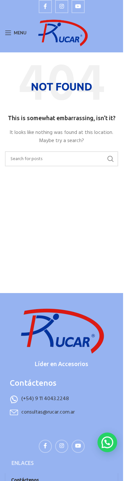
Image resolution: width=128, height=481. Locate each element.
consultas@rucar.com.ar (48, 412)
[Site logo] (62, 33)
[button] (107, 442)
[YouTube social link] (78, 6)
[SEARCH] (110, 158)
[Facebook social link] (45, 6)
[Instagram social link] (61, 6)
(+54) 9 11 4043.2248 (45, 399)
